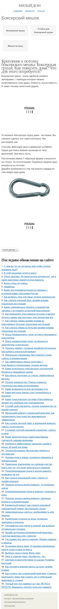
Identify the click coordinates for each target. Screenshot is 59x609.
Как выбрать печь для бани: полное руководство (29, 296)
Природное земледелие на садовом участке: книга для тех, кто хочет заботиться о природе (27, 465)
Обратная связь (9, 606)
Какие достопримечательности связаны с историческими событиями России (24, 291)
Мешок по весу (15, 45)
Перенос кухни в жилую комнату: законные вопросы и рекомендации (26, 500)
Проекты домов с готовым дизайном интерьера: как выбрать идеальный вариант (28, 349)
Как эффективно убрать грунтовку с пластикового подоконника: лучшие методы (24, 363)
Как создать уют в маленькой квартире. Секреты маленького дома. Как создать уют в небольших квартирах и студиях (28, 577)
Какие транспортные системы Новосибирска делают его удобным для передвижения (27, 401)
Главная (17, 10)
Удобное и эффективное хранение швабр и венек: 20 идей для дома (26, 445)
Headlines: (9, 286)
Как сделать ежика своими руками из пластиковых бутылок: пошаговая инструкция (25, 322)
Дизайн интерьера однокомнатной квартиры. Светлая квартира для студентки (27, 534)
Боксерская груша (15, 30)
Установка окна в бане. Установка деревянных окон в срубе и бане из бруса (28, 547)
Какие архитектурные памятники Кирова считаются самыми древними (24, 438)
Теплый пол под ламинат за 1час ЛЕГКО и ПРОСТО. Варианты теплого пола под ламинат (26, 585)
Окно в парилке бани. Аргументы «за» (25, 556)
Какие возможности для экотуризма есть (26, 389)
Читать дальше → (10, 250)
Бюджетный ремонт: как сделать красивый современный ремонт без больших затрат (25, 506)
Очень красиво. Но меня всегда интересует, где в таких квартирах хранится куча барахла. (28, 278)
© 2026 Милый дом (10, 595)
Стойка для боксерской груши (43, 30)
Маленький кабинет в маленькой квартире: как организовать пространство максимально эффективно (27, 416)
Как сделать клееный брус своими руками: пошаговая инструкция (25, 302)
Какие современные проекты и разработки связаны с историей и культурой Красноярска (25, 308)
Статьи (41, 10)
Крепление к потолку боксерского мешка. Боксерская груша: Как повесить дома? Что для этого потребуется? (28, 66)
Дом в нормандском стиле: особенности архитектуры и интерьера (24, 343)
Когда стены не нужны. (16, 283)
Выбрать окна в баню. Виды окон (22, 553)
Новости (30, 10)
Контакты (7, 598)
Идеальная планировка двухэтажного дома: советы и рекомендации (26, 356)
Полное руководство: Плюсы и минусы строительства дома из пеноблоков (24, 384)
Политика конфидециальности (14, 602)
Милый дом (29, 5)
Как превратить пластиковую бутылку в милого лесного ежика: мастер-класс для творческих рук (28, 315)
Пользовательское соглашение (23, 598)
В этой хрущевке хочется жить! (20, 273)
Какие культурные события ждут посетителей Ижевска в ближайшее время (27, 370)
